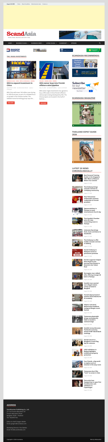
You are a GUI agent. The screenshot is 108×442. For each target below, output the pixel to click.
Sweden (33, 81)
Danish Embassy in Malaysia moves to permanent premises (91, 251)
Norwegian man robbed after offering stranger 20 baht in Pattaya (92, 275)
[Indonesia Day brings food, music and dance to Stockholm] (77, 230)
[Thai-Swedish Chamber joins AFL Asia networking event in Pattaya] (77, 219)
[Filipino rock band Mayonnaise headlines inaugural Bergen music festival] (77, 305)
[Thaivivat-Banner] (93, 51)
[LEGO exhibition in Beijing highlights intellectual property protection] (77, 350)
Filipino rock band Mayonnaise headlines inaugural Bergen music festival (92, 307)
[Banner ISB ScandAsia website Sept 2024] (80, 39)
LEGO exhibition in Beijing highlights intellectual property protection (91, 352)
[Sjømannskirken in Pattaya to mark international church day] (77, 209)
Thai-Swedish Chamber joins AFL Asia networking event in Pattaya (91, 221)
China (17, 81)
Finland (41, 81)
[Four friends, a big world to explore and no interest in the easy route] (77, 361)
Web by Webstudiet (95, 439)
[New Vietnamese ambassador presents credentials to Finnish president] (77, 197)
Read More (10, 102)
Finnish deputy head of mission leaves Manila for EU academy (92, 296)
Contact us (44, 4)
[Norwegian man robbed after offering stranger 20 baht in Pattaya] (77, 273)
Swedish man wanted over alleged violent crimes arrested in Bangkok (91, 285)
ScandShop (63, 43)
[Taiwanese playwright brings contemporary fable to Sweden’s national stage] (77, 316)
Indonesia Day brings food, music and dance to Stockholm (92, 232)
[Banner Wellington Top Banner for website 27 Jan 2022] (39, 51)
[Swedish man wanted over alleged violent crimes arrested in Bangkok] (77, 283)
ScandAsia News (36, 43)
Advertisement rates (36, 4)
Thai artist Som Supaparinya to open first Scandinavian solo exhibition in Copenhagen (92, 383)
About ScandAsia (26, 4)
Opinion (73, 43)
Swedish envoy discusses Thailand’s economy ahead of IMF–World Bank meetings (92, 330)
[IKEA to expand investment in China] (21, 70)
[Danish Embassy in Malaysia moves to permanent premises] (77, 250)
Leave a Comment (62, 88)
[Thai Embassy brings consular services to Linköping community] (77, 187)
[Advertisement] (54, 17)
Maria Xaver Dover (23, 88)
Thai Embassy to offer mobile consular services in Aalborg (92, 241)
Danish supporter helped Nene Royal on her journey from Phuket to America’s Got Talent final (92, 263)
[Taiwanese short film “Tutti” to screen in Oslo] (77, 371)
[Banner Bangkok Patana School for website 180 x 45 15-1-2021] (66, 51)
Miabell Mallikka (53, 88)
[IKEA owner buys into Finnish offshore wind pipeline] (54, 70)
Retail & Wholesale (25, 81)
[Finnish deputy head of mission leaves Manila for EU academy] (77, 295)
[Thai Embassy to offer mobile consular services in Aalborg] (77, 240)
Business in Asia (21, 43)
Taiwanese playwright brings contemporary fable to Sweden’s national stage (91, 319)
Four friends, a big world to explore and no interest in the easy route (92, 363)
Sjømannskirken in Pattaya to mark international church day (92, 210)
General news (48, 81)
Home (18, 4)
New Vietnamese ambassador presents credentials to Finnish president (91, 199)
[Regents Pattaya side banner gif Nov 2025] (84, 76)
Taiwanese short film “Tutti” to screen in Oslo (92, 372)
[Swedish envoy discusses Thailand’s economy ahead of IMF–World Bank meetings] (77, 328)
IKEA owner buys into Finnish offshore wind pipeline (52, 84)
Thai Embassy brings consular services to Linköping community (91, 188)
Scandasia (20, 439)
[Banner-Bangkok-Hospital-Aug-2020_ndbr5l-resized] (13, 51)
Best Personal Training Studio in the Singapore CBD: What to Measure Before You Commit (92, 177)
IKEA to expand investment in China (19, 84)
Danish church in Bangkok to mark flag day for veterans (91, 341)
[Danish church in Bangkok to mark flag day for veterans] (77, 340)
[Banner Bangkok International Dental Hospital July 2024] (84, 67)
